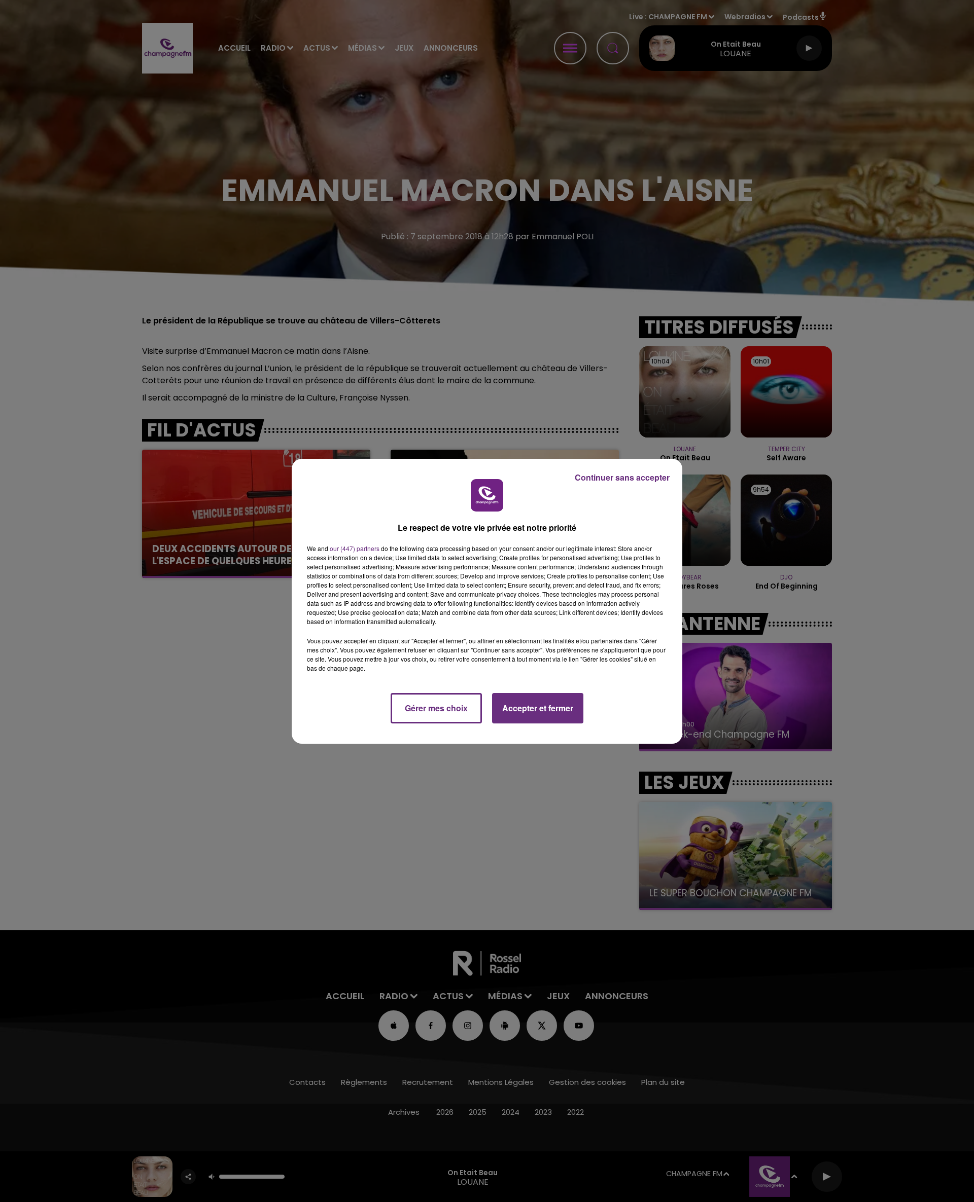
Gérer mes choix (436, 708)
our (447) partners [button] (354, 548)
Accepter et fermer (537, 708)
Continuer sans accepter (622, 477)
